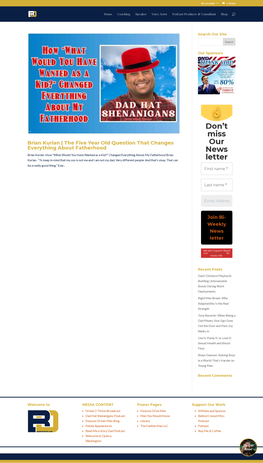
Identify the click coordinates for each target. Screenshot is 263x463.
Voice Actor (159, 14)
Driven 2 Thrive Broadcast (102, 411)
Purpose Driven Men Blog (102, 421)
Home (108, 14)
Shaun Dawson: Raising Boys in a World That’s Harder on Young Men (216, 360)
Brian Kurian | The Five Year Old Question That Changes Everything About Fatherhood (101, 145)
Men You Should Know (155, 416)
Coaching (123, 14)
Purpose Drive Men (153, 411)
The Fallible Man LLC (154, 426)
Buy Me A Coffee (209, 431)
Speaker (141, 14)
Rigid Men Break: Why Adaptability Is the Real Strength (213, 303)
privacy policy (217, 253)
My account (208, 3)
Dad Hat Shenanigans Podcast (105, 416)
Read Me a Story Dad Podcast (105, 431)
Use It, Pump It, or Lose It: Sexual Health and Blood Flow (215, 343)
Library (145, 421)
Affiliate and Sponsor (212, 411)
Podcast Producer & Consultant (194, 14)
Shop (224, 14)
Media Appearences (98, 426)
